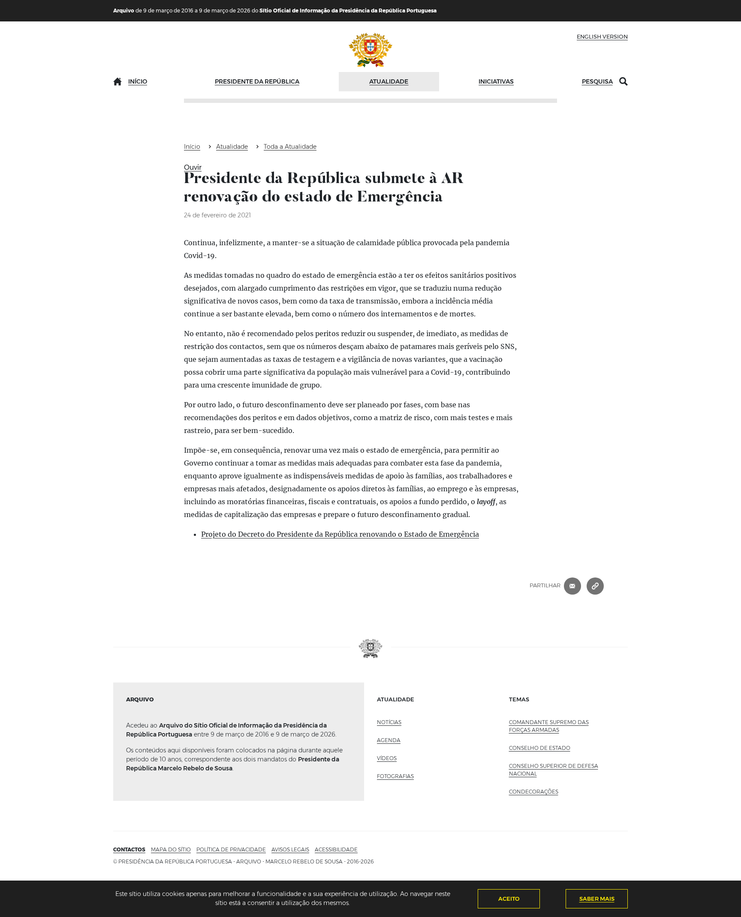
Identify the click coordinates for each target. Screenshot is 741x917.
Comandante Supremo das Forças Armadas (549, 726)
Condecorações (533, 791)
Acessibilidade (336, 849)
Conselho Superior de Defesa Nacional (553, 770)
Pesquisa (597, 81)
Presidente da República (257, 81)
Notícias (389, 722)
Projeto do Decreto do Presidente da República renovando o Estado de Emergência (340, 534)
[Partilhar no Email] (572, 585)
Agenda (389, 740)
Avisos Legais (290, 849)
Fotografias (395, 776)
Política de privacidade (231, 849)
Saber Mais (596, 898)
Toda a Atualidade (290, 146)
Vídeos (387, 758)
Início (137, 81)
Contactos (129, 849)
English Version (602, 36)
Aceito (509, 898)
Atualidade (388, 81)
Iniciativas (496, 81)
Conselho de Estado (539, 748)
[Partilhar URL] (595, 585)
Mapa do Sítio (171, 849)
